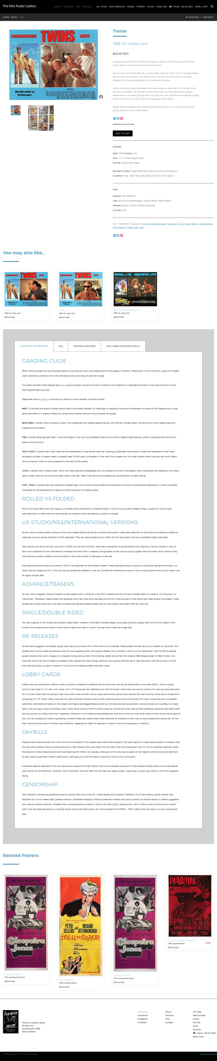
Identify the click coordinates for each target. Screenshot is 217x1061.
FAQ (78, 6)
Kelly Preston (119, 227)
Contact (87, 6)
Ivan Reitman (206, 224)
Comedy (172, 224)
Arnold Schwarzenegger (154, 224)
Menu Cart (201, 6)
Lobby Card (132, 227)
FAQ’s (63, 385)
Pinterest (142, 1022)
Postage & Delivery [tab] (85, 346)
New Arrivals (117, 6)
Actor (150, 6)
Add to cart (123, 133)
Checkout (208, 17)
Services (68, 6)
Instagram (143, 1019)
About (57, 6)
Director (161, 6)
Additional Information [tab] (34, 346)
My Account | (193, 17)
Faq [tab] (60, 346)
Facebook (143, 1015)
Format (140, 6)
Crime (180, 224)
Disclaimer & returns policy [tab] (123, 346)
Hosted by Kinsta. (208, 1054)
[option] (53, 65)
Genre (130, 6)
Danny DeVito (191, 224)
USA (141, 227)
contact (44, 399)
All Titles (101, 6)
